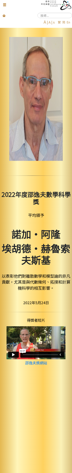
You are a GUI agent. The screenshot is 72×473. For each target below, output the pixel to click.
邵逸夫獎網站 (36, 363)
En (68, 22)
